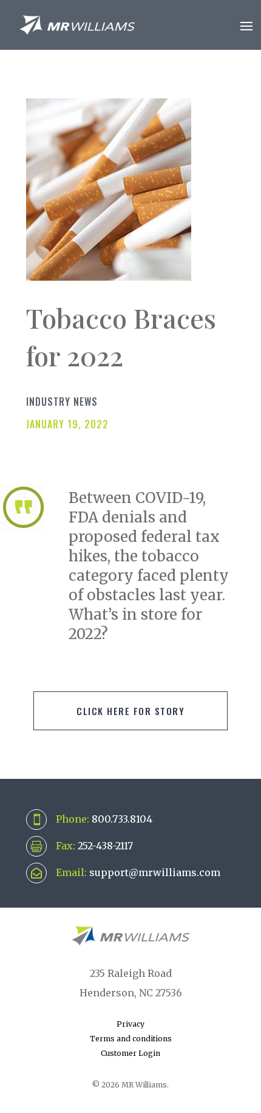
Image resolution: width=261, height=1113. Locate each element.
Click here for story (130, 710)
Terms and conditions (131, 1038)
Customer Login (130, 1053)
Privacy (130, 1024)
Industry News (62, 401)
